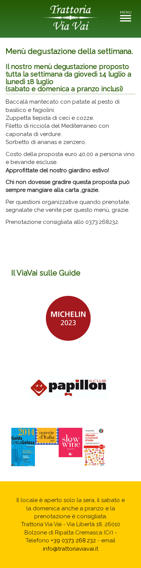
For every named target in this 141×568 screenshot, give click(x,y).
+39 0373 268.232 (73, 540)
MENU (127, 14)
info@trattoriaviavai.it (70, 548)
